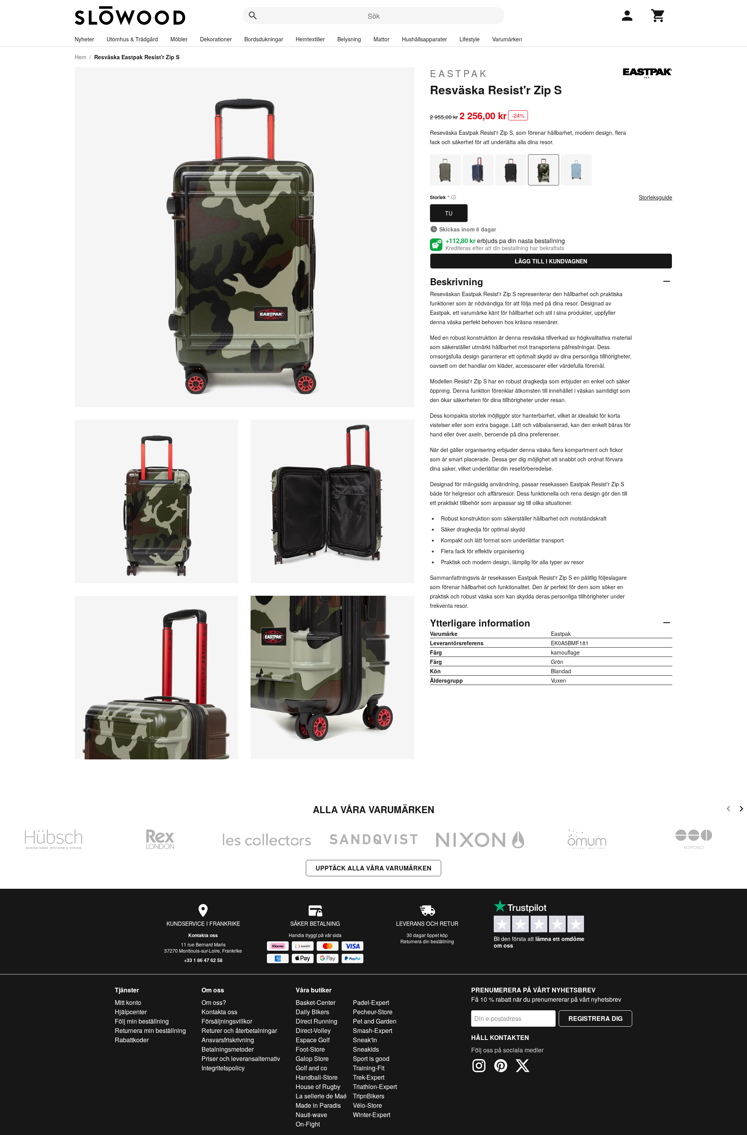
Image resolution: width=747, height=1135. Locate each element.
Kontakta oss (203, 935)
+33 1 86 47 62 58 (203, 960)
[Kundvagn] (658, 15)
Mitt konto (128, 1002)
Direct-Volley (313, 1030)
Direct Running (316, 1021)
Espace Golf (313, 1039)
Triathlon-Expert (375, 1086)
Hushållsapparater (424, 39)
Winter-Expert (371, 1114)
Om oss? (214, 1002)
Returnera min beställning (150, 1030)
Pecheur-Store (373, 1011)
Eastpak (459, 73)
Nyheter (84, 39)
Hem (80, 57)
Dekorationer (216, 39)
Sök (374, 16)
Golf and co (311, 1067)
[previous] (728, 810)
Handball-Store (317, 1077)
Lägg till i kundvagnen (551, 261)
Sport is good (371, 1058)
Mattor (381, 39)
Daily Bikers (312, 1011)
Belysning (349, 39)
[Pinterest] (501, 1067)
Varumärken (507, 39)
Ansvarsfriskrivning (228, 1039)
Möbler (179, 39)
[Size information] (453, 197)
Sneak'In (365, 1039)
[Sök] (252, 15)
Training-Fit (368, 1067)
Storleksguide (655, 197)
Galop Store (312, 1058)
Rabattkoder (132, 1039)
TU (448, 213)
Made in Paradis (318, 1105)
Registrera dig (595, 1018)
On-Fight (308, 1123)
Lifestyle (469, 39)
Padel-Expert (371, 1002)
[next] (741, 810)
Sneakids (366, 1049)
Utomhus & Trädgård (132, 39)
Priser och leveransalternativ (241, 1058)
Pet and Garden (374, 1021)
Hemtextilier (310, 39)
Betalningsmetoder (228, 1049)
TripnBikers (368, 1095)
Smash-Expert (372, 1030)
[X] (522, 1067)
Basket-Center (315, 1002)
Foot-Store (310, 1049)
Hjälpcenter (131, 1011)
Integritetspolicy (223, 1067)
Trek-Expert (368, 1077)
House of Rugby (318, 1086)
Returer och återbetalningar (239, 1030)
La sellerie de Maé (321, 1095)
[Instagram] (479, 1067)
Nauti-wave (311, 1114)
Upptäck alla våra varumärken (373, 867)
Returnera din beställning (427, 941)
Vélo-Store (367, 1105)
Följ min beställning (142, 1021)
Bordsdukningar (263, 39)
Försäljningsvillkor (227, 1021)
